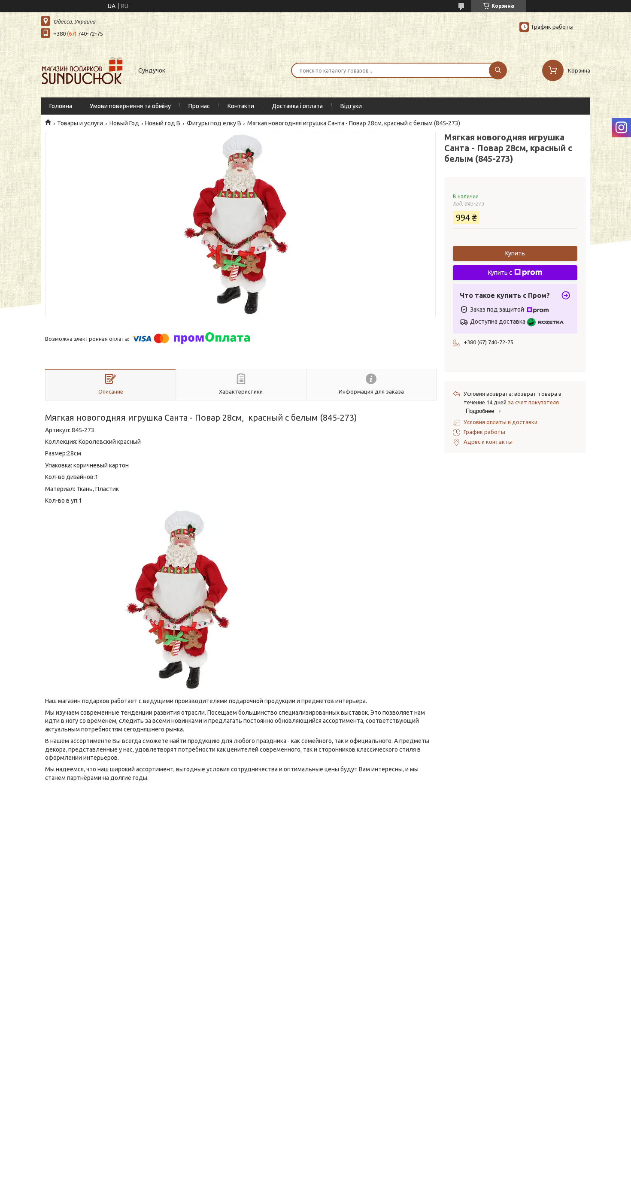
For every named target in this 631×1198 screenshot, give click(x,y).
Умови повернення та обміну (130, 106)
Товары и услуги (80, 123)
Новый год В (162, 123)
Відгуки (351, 106)
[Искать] (498, 70)
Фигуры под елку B (214, 123)
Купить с (500, 272)
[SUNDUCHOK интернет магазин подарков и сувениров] (84, 69)
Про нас (199, 106)
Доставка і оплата (297, 106)
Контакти (241, 106)
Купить (515, 253)
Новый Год (124, 123)
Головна (60, 106)
